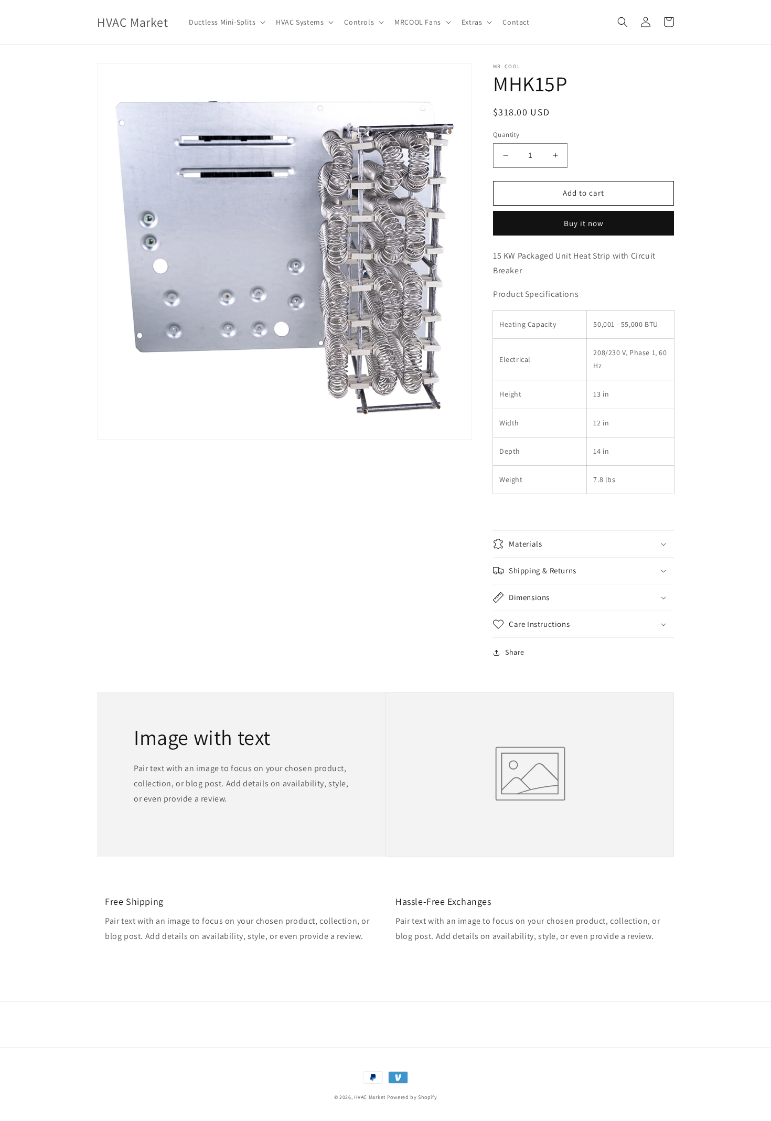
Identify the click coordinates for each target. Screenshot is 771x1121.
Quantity (506, 134)
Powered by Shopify (412, 1097)
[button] (226, 22)
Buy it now (584, 223)
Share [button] (514, 652)
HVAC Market (369, 1097)
